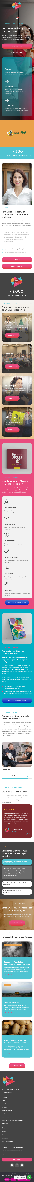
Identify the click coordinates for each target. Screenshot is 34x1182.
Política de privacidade (24, 1179)
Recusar (13, 1179)
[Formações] (7, 81)
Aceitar (7, 1179)
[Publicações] (7, 100)
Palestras (8, 69)
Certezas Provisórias (12, 1002)
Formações (9, 86)
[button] (17, 13)
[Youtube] (22, 1165)
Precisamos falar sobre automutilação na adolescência (17, 963)
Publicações (9, 105)
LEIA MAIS (8, 975)
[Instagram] (17, 1165)
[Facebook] (12, 1165)
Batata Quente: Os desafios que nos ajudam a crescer (15, 1041)
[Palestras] (7, 64)
